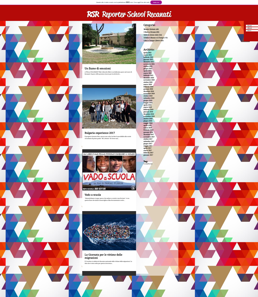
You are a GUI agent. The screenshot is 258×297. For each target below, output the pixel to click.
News (249, 30)
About (249, 28)
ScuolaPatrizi (148, 164)
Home (249, 26)
